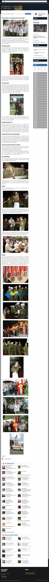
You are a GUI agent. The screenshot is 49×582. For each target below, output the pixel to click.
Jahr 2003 (35, 124)
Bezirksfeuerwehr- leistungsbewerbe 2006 (10, 513)
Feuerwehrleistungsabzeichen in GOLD (8, 527)
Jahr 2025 (35, 73)
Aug (44, 69)
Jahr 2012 (35, 103)
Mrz (41, 67)
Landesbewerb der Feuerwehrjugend (39, 42)
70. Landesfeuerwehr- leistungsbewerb (26, 478)
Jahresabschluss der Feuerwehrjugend (26, 562)
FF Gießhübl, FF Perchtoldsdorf (7, 548)
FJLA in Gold (24, 549)
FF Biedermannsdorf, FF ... (26, 542)
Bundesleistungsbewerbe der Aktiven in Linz (26, 496)
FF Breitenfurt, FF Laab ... (26, 554)
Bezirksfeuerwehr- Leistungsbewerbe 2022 (10, 484)
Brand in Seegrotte (9, 543)
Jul (41, 69)
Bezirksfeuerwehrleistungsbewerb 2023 (24, 476)
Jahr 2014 (35, 99)
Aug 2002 (28, 14)
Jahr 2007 (35, 115)
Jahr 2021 (35, 82)
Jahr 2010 (35, 108)
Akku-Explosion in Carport (38, 55)
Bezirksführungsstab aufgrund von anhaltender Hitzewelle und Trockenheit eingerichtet (39, 37)
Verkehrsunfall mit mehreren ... (9, 556)
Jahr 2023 (35, 77)
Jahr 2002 (35, 127)
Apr (45, 67)
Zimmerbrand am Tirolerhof (9, 550)
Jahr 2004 (35, 122)
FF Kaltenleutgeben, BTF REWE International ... (7, 466)
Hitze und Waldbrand (36, 22)
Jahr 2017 (35, 92)
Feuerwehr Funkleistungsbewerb (26, 524)
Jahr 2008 (35, 113)
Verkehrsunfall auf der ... (26, 555)
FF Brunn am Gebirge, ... (10, 542)
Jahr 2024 (35, 75)
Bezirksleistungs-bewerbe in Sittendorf (11, 496)
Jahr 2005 (35, 120)
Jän (34, 67)
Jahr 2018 (35, 89)
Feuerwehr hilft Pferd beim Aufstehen (40, 57)
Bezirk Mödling (24, 465)
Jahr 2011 (35, 106)
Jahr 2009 (35, 110)
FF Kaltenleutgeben (25, 494)
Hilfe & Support (39, 580)
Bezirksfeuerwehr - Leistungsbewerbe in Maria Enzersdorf (10, 490)
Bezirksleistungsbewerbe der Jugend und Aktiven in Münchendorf (26, 490)
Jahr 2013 (35, 101)
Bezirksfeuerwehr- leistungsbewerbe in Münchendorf (25, 502)
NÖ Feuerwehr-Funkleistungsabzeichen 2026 (10, 468)
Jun (38, 69)
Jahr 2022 (35, 80)
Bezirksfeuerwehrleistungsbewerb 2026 (40, 47)
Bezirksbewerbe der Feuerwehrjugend (25, 484)
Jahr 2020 (35, 84)
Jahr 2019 (35, 87)
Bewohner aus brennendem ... (9, 562)
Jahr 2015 (35, 96)
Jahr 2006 (35, 117)
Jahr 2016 (35, 94)
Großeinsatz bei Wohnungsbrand (25, 544)
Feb (38, 67)
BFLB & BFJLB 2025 (26, 466)
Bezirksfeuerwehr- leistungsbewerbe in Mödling (10, 502)
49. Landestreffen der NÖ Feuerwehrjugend (11, 473)
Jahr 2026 (35, 65)
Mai (34, 69)
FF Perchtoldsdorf (24, 505)
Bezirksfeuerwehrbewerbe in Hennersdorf (7, 510)
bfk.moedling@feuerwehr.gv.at (30, 573)
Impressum (46, 580)
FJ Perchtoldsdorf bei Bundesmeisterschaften (26, 507)
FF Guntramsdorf (9, 517)
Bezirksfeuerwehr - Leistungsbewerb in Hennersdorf (25, 513)
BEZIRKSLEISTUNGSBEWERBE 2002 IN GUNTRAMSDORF (8, 533)
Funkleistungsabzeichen (10, 477)
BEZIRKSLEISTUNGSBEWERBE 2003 (24, 521)
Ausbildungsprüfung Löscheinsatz (10, 519)
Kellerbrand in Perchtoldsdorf (9, 539)
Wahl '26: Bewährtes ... (26, 538)
